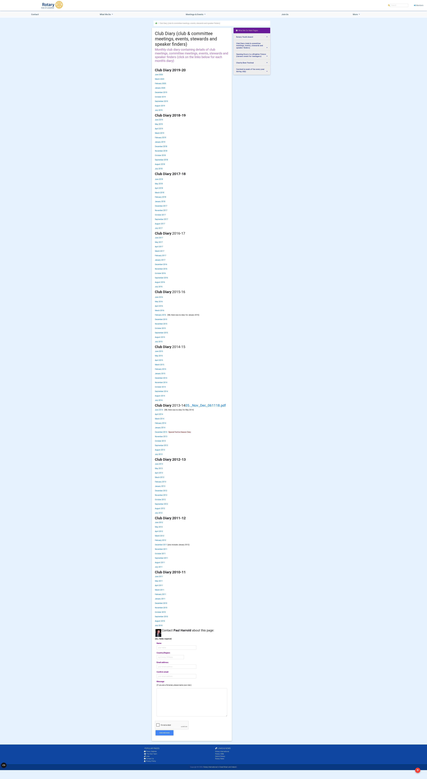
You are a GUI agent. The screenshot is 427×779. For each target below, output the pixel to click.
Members (419, 5)
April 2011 (159, 585)
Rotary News (219, 759)
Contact (35, 14)
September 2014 (161, 391)
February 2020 (160, 83)
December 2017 (161, 206)
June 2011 (159, 576)
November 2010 (161, 607)
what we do (105, 14)
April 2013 (159, 473)
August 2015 (160, 337)
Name (159, 643)
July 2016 (158, 287)
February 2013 (160, 482)
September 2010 (161, 616)
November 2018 (161, 151)
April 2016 (159, 306)
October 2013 (160, 441)
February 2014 (160, 423)
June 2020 (159, 74)
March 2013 (159, 477)
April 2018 (159, 188)
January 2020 (160, 88)
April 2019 (159, 128)
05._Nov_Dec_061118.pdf (205, 405)
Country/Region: (163, 653)
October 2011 (160, 553)
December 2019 (161, 92)
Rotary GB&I (219, 754)
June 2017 (159, 238)
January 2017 (160, 260)
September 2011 (161, 558)
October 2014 (160, 387)
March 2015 (159, 364)
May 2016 (159, 301)
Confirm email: (163, 672)
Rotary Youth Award (244, 37)
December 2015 (161, 319)
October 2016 (160, 273)
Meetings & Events (195, 14)
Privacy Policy (151, 761)
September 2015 (161, 333)
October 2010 (160, 612)
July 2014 (159, 400)
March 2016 (159, 310)
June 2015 (159, 351)
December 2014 (161, 378)
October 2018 (160, 155)
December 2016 (161, 264)
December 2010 (161, 603)
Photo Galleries (151, 751)
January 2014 (160, 427)
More (355, 14)
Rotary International (222, 751)
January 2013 (160, 486)
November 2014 (161, 382)
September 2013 (161, 445)
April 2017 (159, 246)
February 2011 (160, 594)
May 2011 (159, 581)
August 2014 (160, 396)
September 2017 (161, 219)
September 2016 (161, 278)
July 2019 (158, 110)
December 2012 (161, 490)
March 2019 (159, 133)
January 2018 (160, 201)
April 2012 (159, 531)
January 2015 (160, 373)
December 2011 (161, 545)
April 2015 (159, 360)
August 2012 (160, 508)
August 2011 (160, 562)
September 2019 (161, 101)
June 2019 (159, 120)
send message (164, 733)
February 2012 (160, 540)
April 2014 (159, 414)
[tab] (252, 37)
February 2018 (160, 197)
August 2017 (160, 224)
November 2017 (161, 210)
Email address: (163, 662)
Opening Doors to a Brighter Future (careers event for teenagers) (251, 55)
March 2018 (159, 192)
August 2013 (160, 450)
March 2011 (159, 590)
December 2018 (161, 146)
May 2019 (159, 124)
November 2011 (161, 549)
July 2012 (158, 513)
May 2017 (159, 242)
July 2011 (158, 567)
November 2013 (161, 436)
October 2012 (160, 499)
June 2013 (159, 464)
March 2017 (159, 251)
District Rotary (220, 756)
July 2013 (158, 454)
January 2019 (160, 142)
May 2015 (159, 356)
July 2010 (158, 625)
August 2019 (160, 106)
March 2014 (159, 419)
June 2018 (159, 179)
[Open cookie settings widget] (3, 765)
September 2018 (161, 160)
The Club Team (151, 754)
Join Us (284, 14)
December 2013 (161, 432)
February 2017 (160, 255)
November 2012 (161, 495)
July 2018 (158, 169)
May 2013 (159, 468)
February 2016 (160, 315)
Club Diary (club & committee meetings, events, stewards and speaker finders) (249, 45)
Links (148, 756)
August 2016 (160, 282)
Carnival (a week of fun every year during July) (250, 70)
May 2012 (159, 527)
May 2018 (159, 184)
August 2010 (160, 621)
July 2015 (158, 341)
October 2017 (160, 215)
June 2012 (159, 522)
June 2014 (159, 410)
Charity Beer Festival (245, 63)
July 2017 (159, 228)
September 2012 (161, 504)
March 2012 (159, 536)
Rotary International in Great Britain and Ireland (219, 767)
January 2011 (160, 599)
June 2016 (159, 297)
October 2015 (160, 328)
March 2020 (159, 79)
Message (160, 681)
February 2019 (160, 137)
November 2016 (161, 269)
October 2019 (160, 97)
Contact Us (150, 759)
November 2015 (161, 324)
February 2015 (160, 369)
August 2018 (160, 164)
